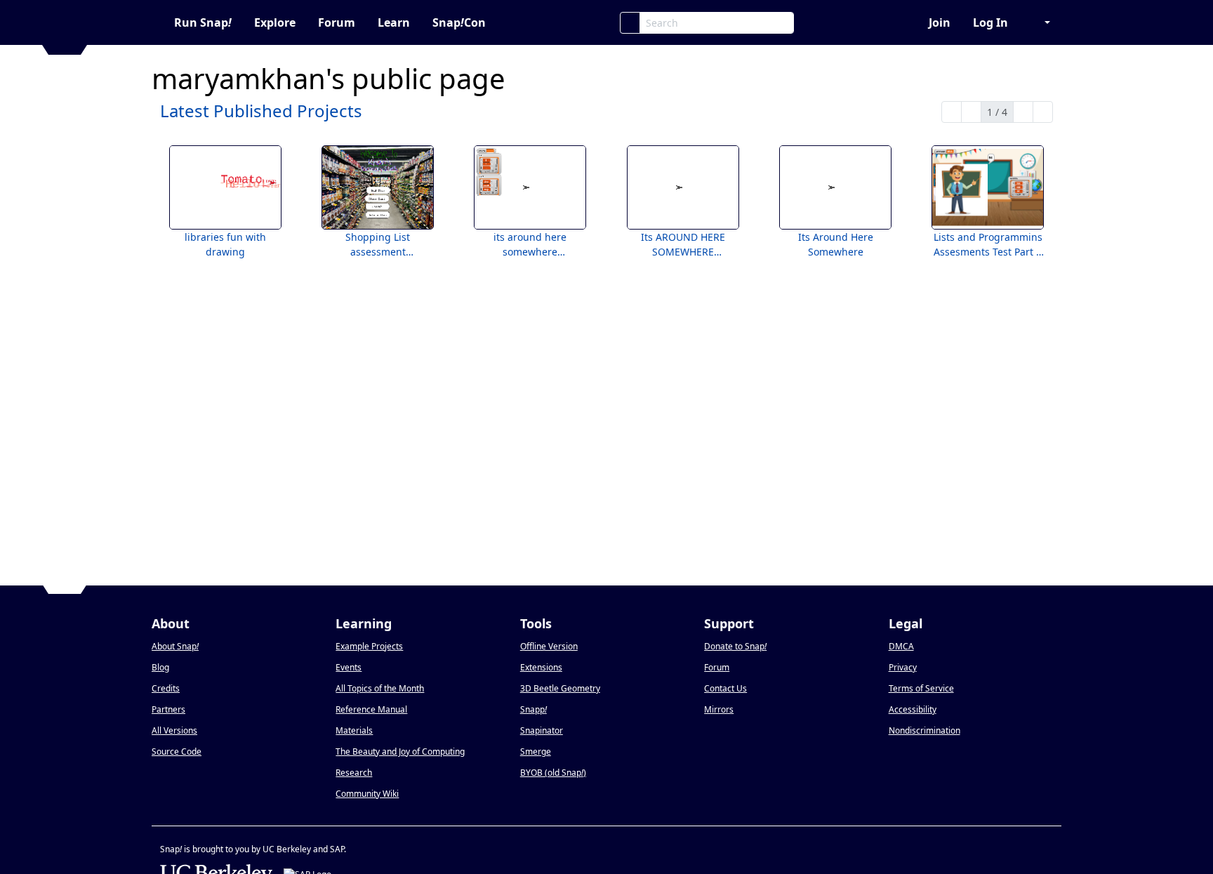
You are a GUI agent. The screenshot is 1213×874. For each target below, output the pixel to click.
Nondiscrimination (924, 730)
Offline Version (549, 646)
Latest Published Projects (261, 110)
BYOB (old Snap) (553, 773)
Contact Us (725, 688)
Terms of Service (921, 688)
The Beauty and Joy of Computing (400, 751)
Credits (166, 688)
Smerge (535, 751)
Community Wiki (367, 794)
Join (939, 22)
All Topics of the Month (380, 688)
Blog (160, 667)
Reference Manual (371, 709)
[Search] (630, 23)
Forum (336, 22)
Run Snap (203, 22)
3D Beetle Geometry (560, 688)
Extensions (541, 667)
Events (349, 667)
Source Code (176, 751)
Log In (990, 22)
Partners (168, 709)
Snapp (533, 709)
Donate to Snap (735, 646)
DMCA (901, 646)
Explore (275, 22)
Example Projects (369, 646)
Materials (354, 730)
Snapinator (541, 730)
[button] (1040, 22)
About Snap (175, 646)
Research (354, 773)
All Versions (174, 730)
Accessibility (912, 709)
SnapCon (459, 22)
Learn (394, 22)
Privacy (903, 667)
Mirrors (719, 709)
